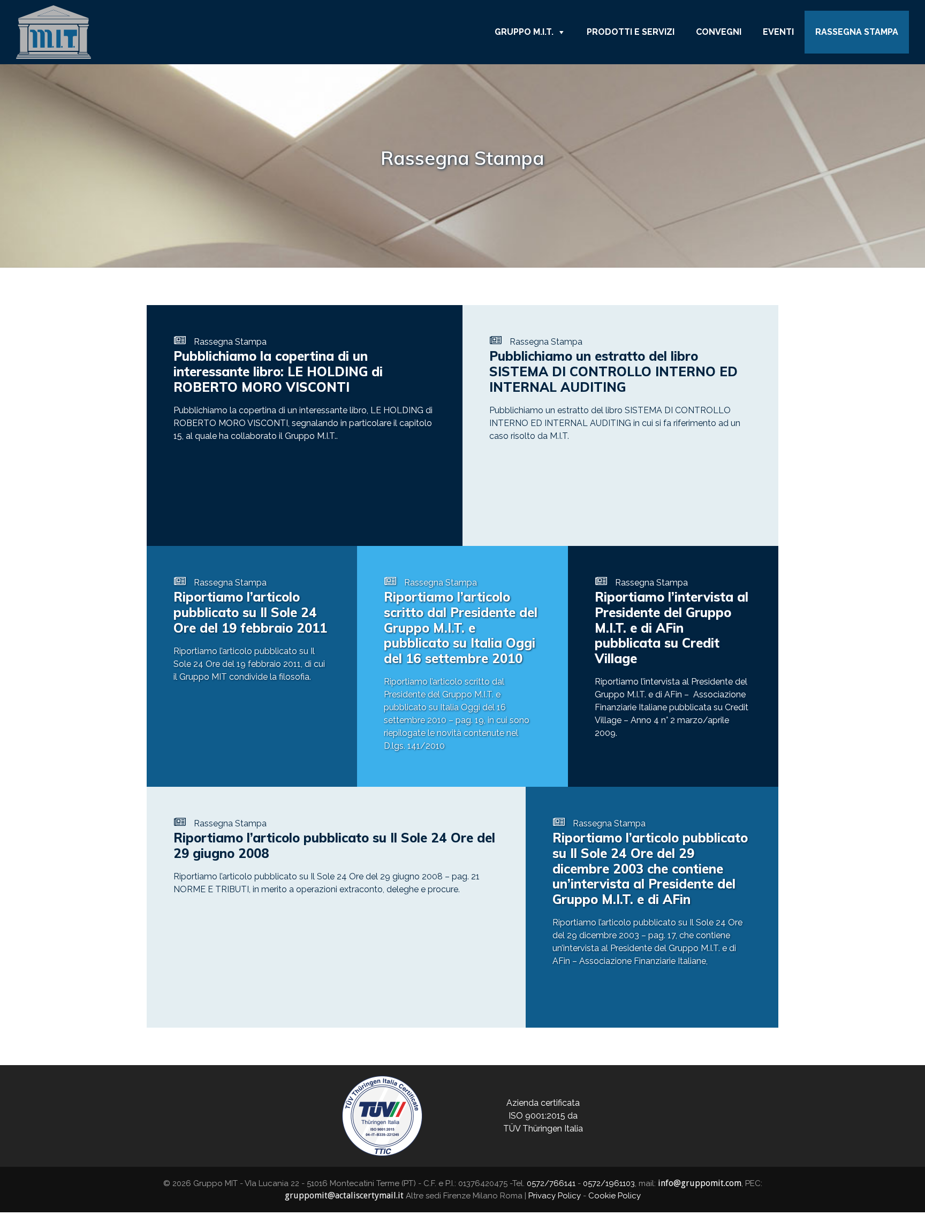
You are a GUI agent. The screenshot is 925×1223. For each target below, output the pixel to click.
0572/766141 (551, 1183)
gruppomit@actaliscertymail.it (344, 1195)
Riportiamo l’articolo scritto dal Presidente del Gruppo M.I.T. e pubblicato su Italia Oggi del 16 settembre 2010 (460, 627)
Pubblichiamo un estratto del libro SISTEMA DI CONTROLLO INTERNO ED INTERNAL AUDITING (613, 371)
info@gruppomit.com (699, 1183)
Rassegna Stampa (856, 32)
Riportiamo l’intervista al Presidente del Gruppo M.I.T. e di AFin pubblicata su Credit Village (671, 627)
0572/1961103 (609, 1183)
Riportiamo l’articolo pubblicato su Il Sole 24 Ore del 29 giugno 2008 (334, 845)
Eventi (778, 32)
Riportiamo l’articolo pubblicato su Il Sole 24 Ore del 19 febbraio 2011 (250, 612)
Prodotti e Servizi (630, 32)
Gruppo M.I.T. (524, 32)
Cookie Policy (614, 1196)
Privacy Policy (554, 1196)
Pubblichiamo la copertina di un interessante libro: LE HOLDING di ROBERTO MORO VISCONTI (278, 371)
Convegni (718, 32)
